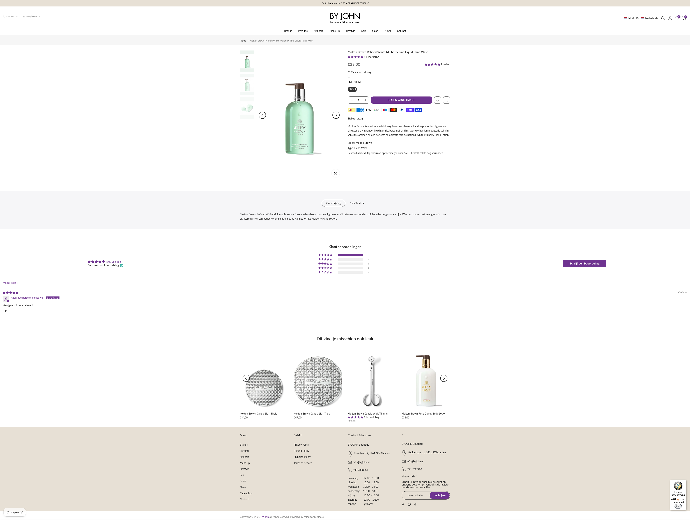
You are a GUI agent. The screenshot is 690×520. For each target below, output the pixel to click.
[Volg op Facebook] (403, 504)
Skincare (318, 30)
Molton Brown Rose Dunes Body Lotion (424, 413)
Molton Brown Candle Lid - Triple (312, 413)
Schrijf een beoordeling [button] (584, 263)
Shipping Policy (302, 456)
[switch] (678, 506)
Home (243, 40)
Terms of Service (303, 462)
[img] (10, 292)
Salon (375, 30)
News (388, 30)
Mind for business (314, 516)
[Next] (336, 115)
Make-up (245, 462)
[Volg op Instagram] (409, 504)
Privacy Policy (301, 444)
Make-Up (335, 30)
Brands (288, 30)
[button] (641, 18)
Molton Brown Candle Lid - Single (258, 413)
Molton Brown (364, 142)
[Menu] (684, 482)
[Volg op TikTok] (415, 504)
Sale (363, 30)
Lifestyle (350, 30)
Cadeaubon (246, 493)
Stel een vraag (355, 118)
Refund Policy (301, 450)
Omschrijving (333, 203)
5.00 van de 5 (113, 261)
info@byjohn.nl (33, 16)
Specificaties (357, 203)
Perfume (303, 30)
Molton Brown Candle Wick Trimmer (368, 413)
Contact (401, 30)
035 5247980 (12, 16)
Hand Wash (360, 147)
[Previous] (262, 115)
